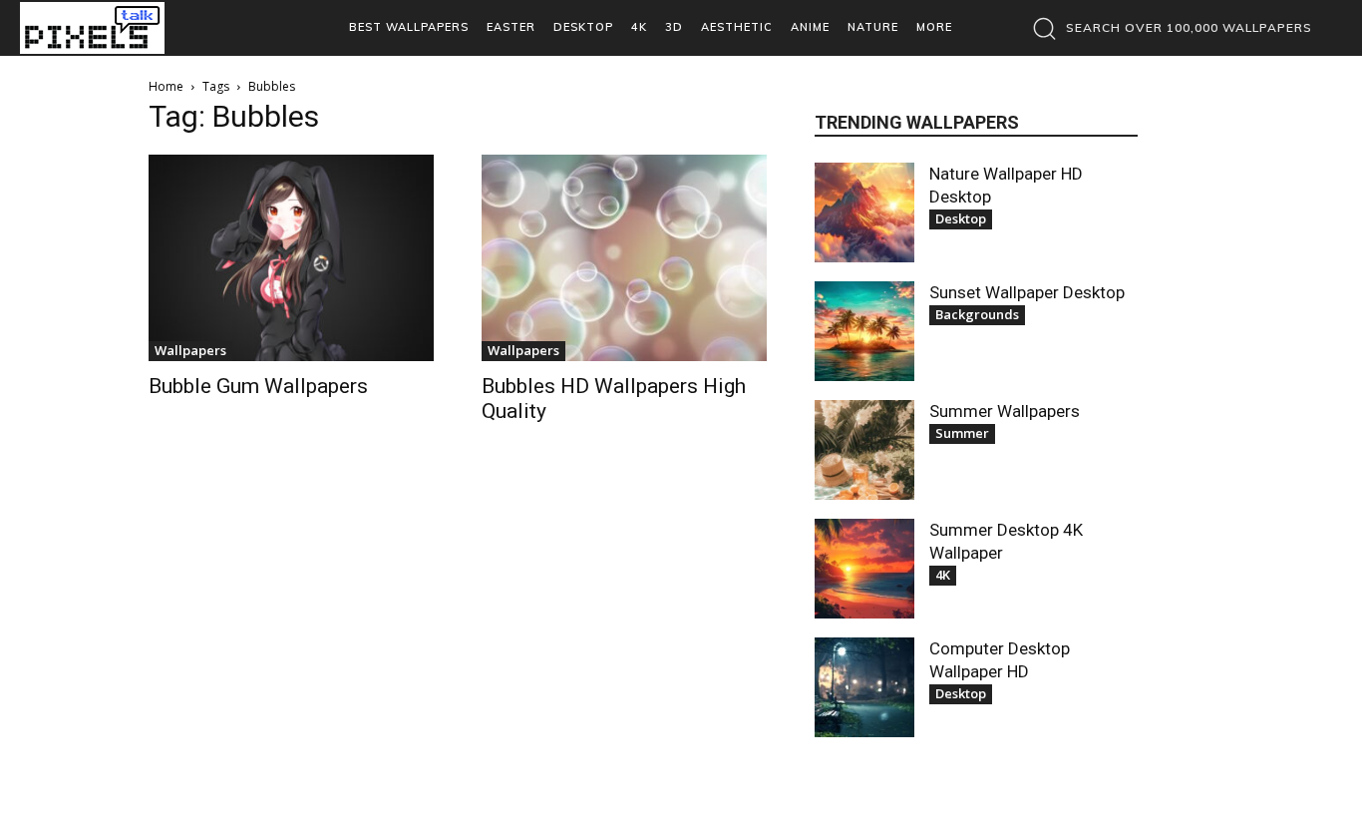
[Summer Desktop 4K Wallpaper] (864, 569)
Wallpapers (190, 350)
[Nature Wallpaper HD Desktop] (864, 212)
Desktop (960, 218)
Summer (962, 433)
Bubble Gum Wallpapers (258, 386)
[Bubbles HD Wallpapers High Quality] (624, 258)
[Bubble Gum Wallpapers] (291, 258)
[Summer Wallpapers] (864, 450)
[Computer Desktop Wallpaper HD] (864, 687)
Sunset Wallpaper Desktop (1027, 292)
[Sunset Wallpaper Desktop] (864, 331)
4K (942, 575)
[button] (1167, 28)
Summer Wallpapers (1004, 411)
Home (166, 86)
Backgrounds (977, 314)
